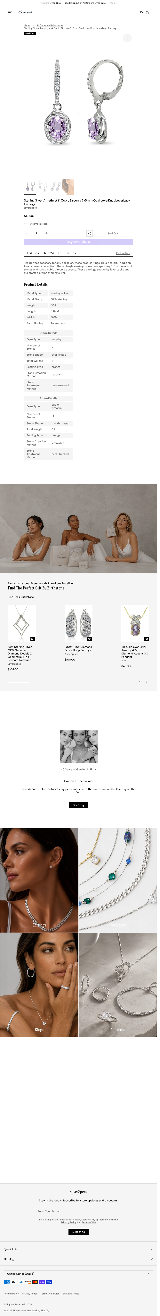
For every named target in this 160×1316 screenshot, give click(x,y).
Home (27, 25)
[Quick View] (32, 639)
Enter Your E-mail (49, 1211)
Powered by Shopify (38, 1310)
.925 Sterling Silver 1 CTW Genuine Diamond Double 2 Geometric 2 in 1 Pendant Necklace (20, 653)
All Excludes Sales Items (49, 25)
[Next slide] (146, 682)
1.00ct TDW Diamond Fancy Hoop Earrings (78, 648)
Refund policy (11, 1293)
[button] (12, 12)
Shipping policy (71, 1293)
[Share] (89, 233)
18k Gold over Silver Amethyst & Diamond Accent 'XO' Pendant (134, 651)
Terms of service (50, 1293)
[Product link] (22, 638)
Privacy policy (30, 1293)
